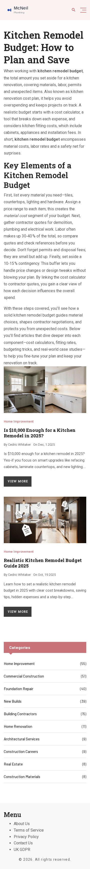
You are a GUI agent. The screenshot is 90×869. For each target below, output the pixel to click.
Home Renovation (18, 726)
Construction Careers (21, 751)
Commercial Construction (24, 676)
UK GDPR (22, 849)
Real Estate (13, 764)
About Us (22, 823)
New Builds (13, 701)
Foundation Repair (18, 688)
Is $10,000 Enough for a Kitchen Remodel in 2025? (40, 433)
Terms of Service (29, 830)
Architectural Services (22, 739)
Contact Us (23, 843)
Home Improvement (19, 421)
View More (18, 481)
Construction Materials (22, 776)
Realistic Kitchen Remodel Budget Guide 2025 (43, 563)
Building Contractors (20, 713)
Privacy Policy (26, 836)
